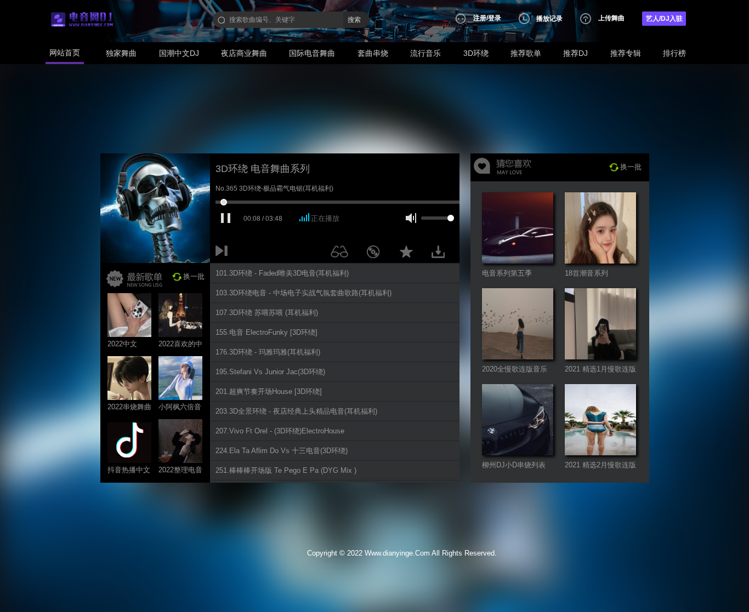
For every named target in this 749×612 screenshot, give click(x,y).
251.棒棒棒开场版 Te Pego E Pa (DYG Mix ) (285, 470)
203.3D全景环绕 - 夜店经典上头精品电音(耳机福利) (296, 411)
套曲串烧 (373, 53)
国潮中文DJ (179, 53)
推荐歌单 (525, 53)
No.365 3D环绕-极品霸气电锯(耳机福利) (274, 188)
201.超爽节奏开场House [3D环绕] (268, 391)
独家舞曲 (121, 53)
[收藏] (409, 253)
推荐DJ (575, 53)
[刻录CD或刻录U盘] (377, 253)
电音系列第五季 (507, 273)
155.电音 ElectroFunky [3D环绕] (266, 332)
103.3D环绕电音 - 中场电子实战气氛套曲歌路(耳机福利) (303, 293)
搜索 (354, 20)
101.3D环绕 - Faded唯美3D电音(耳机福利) (282, 273)
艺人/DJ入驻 (664, 18)
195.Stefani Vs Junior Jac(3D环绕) (270, 372)
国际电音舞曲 (312, 53)
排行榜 (674, 53)
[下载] (442, 253)
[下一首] (223, 253)
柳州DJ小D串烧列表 (514, 465)
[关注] (342, 253)
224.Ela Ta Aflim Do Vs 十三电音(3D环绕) (281, 451)
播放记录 (549, 18)
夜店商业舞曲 (244, 53)
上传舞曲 (611, 18)
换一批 (194, 276)
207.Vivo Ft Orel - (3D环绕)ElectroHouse (279, 431)
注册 (479, 18)
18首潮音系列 (586, 273)
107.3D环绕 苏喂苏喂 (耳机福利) (266, 312)
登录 (494, 18)
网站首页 (64, 52)
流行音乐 (425, 53)
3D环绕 (476, 53)
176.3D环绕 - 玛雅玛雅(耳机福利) (267, 352)
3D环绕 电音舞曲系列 (262, 168)
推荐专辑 (625, 53)
